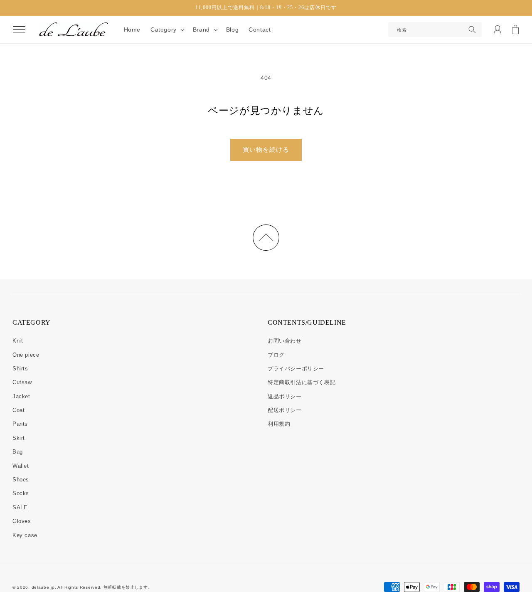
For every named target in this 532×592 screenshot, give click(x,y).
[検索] (472, 29)
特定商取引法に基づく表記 (301, 382)
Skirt (18, 438)
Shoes (20, 479)
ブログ (276, 355)
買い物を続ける (266, 149)
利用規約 (279, 424)
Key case (24, 535)
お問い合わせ (285, 341)
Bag (17, 452)
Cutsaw (22, 382)
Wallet (20, 466)
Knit (17, 341)
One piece (25, 355)
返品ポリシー (285, 396)
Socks (20, 493)
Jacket (21, 396)
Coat (18, 410)
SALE (19, 507)
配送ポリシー (285, 410)
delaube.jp (43, 587)
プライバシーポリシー (296, 368)
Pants (20, 424)
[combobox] (435, 29)
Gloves (21, 521)
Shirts (20, 368)
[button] (19, 29)
